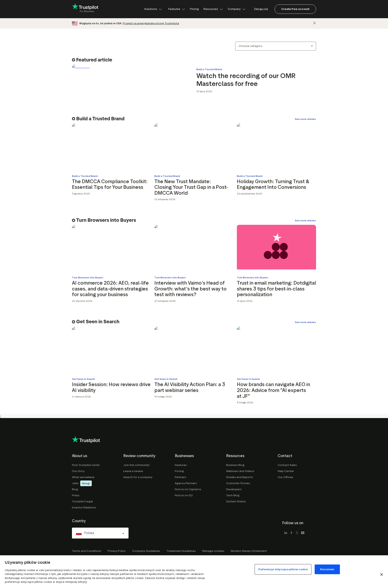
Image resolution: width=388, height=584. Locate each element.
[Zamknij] (381, 574)
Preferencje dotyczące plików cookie (283, 569)
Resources (210, 9)
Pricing (194, 9)
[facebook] (291, 533)
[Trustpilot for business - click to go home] (85, 9)
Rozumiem (327, 569)
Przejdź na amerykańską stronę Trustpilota (151, 23)
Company (234, 9)
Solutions (150, 9)
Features (174, 9)
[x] (297, 533)
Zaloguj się (261, 9)
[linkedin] (286, 533)
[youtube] (303, 533)
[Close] (314, 23)
